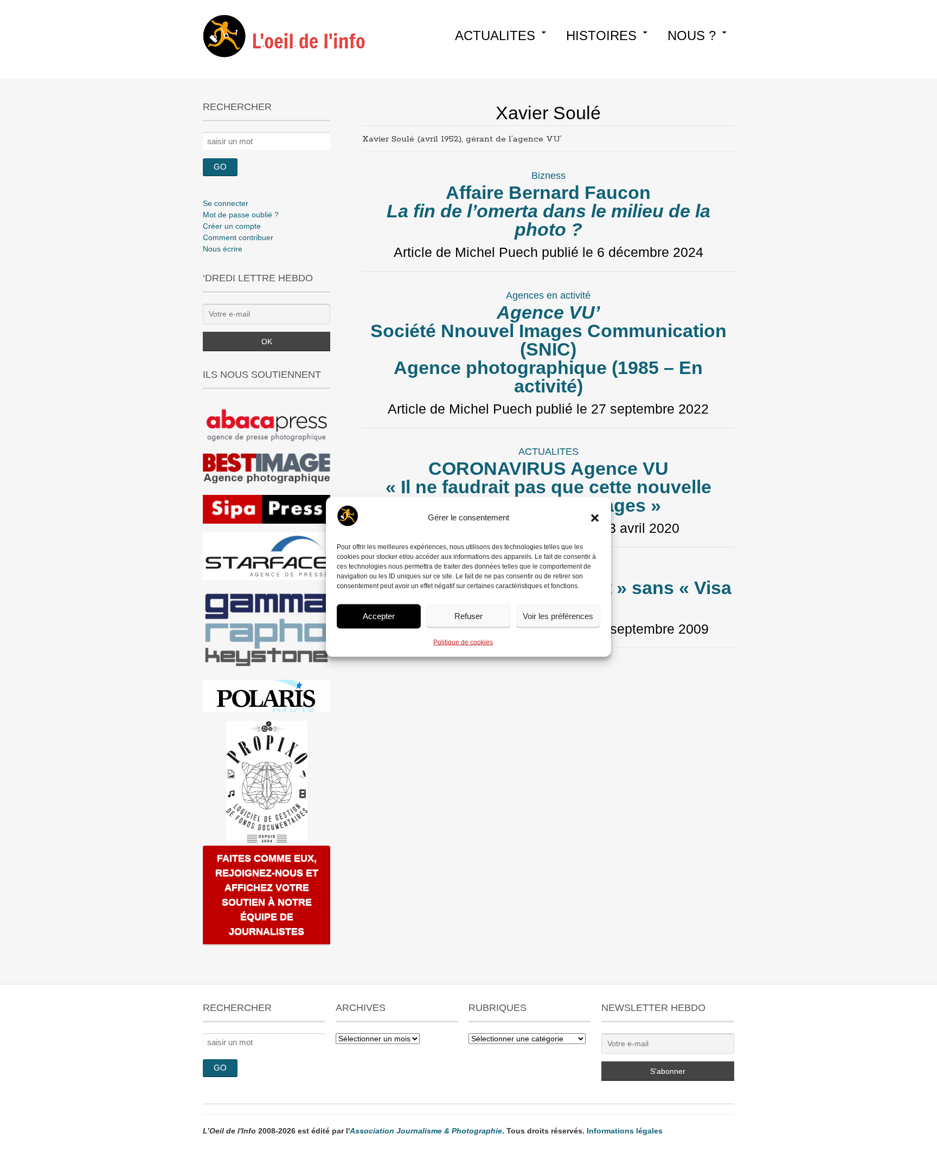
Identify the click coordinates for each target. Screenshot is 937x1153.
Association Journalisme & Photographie (426, 1130)
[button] (594, 517)
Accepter (379, 616)
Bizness (548, 175)
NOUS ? (692, 35)
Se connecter (225, 203)
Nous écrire (222, 248)
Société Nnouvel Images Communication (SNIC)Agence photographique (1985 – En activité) (548, 349)
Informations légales (625, 1130)
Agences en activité (548, 295)
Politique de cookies (463, 642)
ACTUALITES (495, 35)
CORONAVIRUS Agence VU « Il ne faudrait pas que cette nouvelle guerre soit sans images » (548, 487)
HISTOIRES (601, 35)
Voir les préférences (558, 616)
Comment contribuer (238, 237)
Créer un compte (232, 226)
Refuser (468, 616)
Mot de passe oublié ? (241, 214)
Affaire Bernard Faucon (548, 211)
